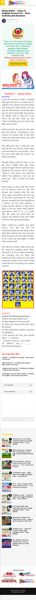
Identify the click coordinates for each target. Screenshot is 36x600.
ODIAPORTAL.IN (19, 592)
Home (3, 8)
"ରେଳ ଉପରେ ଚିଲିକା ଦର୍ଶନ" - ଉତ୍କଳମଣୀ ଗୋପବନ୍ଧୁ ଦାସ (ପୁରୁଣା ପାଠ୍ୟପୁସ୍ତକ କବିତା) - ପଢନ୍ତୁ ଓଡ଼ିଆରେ (22, 508)
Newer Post (29, 420)
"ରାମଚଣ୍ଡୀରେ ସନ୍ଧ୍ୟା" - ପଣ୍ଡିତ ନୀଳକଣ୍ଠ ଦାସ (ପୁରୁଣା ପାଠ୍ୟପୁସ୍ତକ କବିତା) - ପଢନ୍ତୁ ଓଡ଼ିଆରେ (22, 474)
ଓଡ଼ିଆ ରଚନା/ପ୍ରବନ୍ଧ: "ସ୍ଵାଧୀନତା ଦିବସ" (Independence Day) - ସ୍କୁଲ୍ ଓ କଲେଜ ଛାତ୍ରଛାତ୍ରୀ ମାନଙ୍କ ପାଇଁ (22, 452)
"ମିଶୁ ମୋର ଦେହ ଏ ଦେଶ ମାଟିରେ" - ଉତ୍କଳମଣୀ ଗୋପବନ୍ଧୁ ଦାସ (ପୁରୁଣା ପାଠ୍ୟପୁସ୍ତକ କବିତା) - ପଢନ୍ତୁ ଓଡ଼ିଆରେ (22, 441)
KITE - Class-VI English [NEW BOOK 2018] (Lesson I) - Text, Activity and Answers (22, 485)
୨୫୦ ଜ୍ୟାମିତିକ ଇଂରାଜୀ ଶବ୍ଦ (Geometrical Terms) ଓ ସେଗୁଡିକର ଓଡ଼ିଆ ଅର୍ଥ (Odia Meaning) (20, 542)
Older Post (6, 420)
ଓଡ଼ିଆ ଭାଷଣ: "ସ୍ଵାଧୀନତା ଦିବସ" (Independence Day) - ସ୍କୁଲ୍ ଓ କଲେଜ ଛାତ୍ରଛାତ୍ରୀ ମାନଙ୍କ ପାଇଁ (22, 519)
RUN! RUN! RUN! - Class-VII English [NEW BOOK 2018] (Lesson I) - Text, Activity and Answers (22, 464)
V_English (22, 8)
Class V (9, 8)
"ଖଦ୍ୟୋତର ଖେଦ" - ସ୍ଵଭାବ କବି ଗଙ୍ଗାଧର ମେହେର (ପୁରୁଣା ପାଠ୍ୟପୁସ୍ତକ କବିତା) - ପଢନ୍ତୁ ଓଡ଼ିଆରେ (21, 531)
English (15, 8)
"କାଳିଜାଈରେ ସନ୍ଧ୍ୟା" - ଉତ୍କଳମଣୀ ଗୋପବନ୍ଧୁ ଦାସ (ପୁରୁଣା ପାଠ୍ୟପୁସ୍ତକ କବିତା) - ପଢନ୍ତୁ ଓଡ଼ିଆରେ (22, 496)
